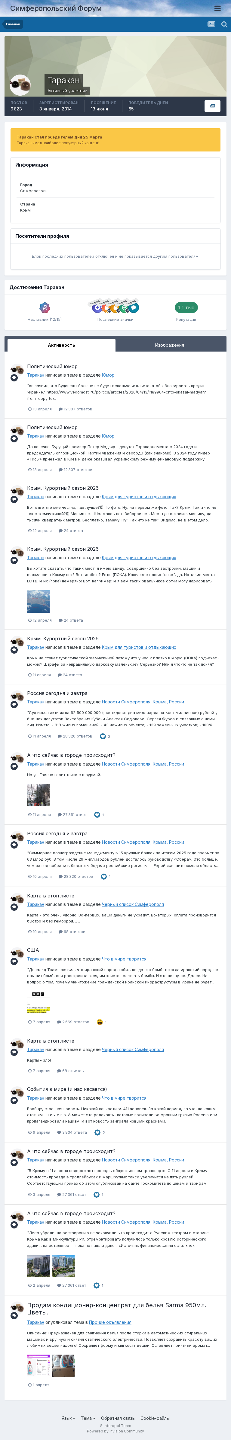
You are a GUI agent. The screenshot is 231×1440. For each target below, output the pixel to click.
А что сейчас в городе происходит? (71, 755)
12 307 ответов (77, 408)
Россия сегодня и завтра (57, 693)
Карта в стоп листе (50, 896)
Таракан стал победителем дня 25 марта (59, 137)
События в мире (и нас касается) (67, 1089)
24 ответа (73, 530)
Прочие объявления (110, 1322)
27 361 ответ (74, 814)
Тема (87, 1418)
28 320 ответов (77, 736)
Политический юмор (52, 366)
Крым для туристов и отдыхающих (139, 496)
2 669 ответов (75, 1021)
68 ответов (74, 931)
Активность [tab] (61, 345)
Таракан (35, 375)
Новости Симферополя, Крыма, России (143, 701)
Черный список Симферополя (133, 904)
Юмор (108, 375)
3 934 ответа (74, 1132)
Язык (67, 1418)
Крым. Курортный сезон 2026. (63, 488)
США (33, 950)
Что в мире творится (124, 958)
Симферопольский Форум (56, 8)
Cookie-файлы (155, 1418)
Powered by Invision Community (115, 1431)
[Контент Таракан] (212, 106)
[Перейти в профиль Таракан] (17, 370)
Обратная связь (118, 1418)
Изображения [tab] (169, 345)
